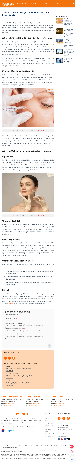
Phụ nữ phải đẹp (48, 423)
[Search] (73, 4)
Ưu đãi (46, 420)
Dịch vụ (27, 3)
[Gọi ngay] (72, 451)
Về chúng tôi (20, 3)
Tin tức (45, 3)
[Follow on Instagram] (59, 439)
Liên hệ (71, 446)
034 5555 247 (9, 385)
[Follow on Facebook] (65, 439)
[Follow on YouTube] (62, 439)
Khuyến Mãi (34, 3)
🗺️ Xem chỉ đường (6, 405)
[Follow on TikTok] (68, 439)
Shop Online (48, 429)
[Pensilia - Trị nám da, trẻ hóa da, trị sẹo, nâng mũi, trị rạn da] (8, 3)
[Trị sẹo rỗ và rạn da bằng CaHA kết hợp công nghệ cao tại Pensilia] (59, 61)
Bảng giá (40, 3)
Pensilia (11, 303)
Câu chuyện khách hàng (55, 3)
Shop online (66, 3)
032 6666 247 (9, 378)
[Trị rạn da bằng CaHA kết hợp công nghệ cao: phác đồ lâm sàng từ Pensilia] (59, 53)
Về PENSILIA (48, 416)
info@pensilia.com (65, 433)
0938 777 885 (9, 371)
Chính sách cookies (49, 436)
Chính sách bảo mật (49, 434)
